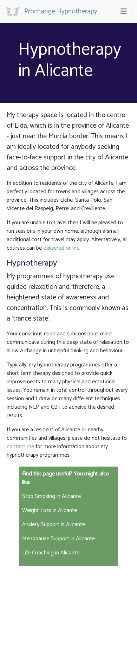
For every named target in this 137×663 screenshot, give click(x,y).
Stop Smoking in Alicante (51, 496)
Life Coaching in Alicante (50, 553)
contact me (20, 446)
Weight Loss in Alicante (49, 510)
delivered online (61, 248)
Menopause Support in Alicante (58, 538)
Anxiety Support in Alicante (53, 524)
